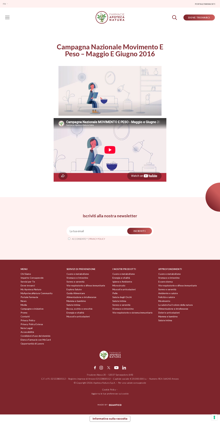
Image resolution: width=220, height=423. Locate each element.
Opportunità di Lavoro (32, 343)
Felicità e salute (166, 297)
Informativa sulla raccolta (110, 418)
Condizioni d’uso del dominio (36, 335)
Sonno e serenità (76, 281)
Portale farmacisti (205, 4)
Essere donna (165, 281)
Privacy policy (97, 239)
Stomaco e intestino (123, 308)
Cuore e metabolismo (78, 273)
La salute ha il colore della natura (175, 304)
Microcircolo (118, 285)
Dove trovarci (28, 285)
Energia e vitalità (75, 312)
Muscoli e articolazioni (78, 316)
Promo (24, 312)
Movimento (164, 301)
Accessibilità (27, 332)
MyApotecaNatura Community (37, 293)
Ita (4, 4)
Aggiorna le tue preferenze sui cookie (110, 393)
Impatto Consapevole (32, 277)
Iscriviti (140, 231)
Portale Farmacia (29, 297)
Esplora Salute (74, 289)
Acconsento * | (88, 239)
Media (24, 304)
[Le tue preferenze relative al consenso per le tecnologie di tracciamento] (214, 417)
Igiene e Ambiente (122, 281)
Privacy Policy (28, 320)
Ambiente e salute (168, 293)
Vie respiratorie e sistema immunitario (132, 312)
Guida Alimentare (76, 293)
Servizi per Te (28, 281)
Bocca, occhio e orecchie (79, 308)
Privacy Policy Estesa (32, 324)
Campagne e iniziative (32, 308)
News (24, 301)
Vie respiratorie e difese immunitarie (86, 285)
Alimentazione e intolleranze (81, 297)
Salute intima (73, 304)
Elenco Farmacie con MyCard (36, 339)
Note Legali (27, 328)
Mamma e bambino (76, 301)
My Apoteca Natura (31, 289)
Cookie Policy (109, 389)
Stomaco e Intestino (77, 277)
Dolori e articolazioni (169, 312)
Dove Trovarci (199, 17)
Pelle (115, 293)
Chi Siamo (26, 273)
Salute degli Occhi (122, 297)
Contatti (25, 316)
